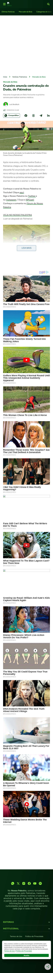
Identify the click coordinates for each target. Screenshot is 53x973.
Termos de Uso (16, 936)
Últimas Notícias (8, 12)
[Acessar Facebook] (29, 883)
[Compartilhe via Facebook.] (25, 115)
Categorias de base (44, 12)
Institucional (11, 928)
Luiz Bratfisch (14, 104)
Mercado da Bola (25, 12)
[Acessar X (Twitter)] (18, 883)
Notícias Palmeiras (19, 77)
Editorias (8, 922)
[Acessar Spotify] (40, 883)
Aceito (26, 955)
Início (5, 77)
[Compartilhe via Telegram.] (40, 115)
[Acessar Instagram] (23, 883)
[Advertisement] (26, 44)
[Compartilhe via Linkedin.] (48, 115)
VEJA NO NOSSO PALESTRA (17, 215)
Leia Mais (27, 248)
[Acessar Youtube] (35, 883)
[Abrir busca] (48, 4)
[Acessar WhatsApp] (12, 883)
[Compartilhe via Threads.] (33, 115)
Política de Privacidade (34, 936)
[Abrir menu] (4, 4)
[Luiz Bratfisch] (5, 104)
